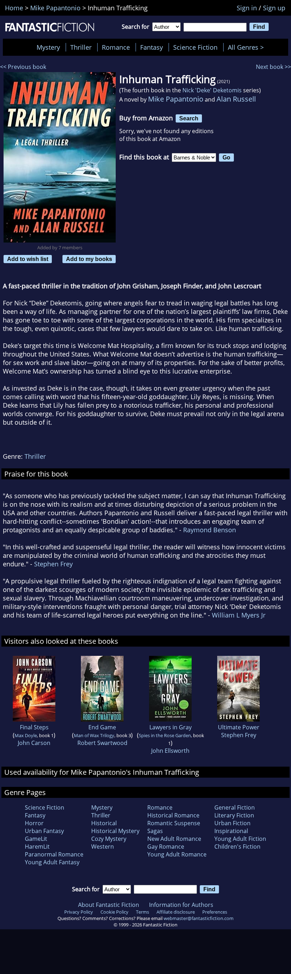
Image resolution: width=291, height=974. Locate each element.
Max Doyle (26, 735)
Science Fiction (195, 47)
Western (102, 846)
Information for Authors (181, 905)
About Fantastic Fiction (108, 905)
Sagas (155, 831)
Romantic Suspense (173, 823)
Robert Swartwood (102, 743)
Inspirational (231, 831)
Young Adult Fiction (240, 839)
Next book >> (273, 67)
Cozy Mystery (108, 839)
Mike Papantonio (175, 99)
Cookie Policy (114, 912)
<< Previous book (23, 67)
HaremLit (37, 846)
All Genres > (247, 47)
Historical (104, 823)
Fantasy (151, 47)
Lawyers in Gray (170, 727)
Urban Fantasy (44, 831)
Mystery (48, 47)
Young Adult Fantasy (52, 862)
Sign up (274, 8)
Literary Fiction (234, 815)
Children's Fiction (237, 846)
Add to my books (89, 259)
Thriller (81, 47)
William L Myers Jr (238, 615)
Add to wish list (27, 259)
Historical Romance (173, 815)
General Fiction (234, 807)
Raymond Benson (209, 530)
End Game (102, 727)
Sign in (247, 8)
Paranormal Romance (54, 854)
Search (188, 118)
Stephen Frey (53, 564)
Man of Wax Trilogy (94, 735)
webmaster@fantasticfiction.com (199, 918)
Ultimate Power (238, 727)
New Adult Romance (174, 839)
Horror (34, 823)
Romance (116, 47)
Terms (142, 912)
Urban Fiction (232, 823)
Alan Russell (236, 99)
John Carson (34, 743)
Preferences (214, 912)
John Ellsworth (170, 751)
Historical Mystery (115, 831)
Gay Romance (165, 846)
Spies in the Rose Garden (165, 735)
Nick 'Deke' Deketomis (212, 90)
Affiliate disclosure (176, 912)
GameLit (36, 839)
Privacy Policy (78, 912)
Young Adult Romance (177, 854)
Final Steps (34, 727)
